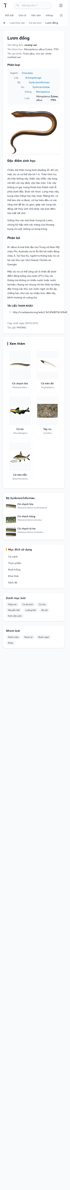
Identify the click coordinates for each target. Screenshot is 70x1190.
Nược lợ (28, 637)
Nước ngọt (43, 637)
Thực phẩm (14, 563)
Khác (10, 642)
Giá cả (22, 15)
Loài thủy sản (17, 22)
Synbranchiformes (39, 82)
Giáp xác (12, 604)
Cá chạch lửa (20, 383)
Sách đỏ (12, 582)
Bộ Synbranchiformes (20, 498)
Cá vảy (42, 604)
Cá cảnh (13, 556)
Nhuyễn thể (14, 610)
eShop (49, 15)
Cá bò (20, 429)
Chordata (27, 73)
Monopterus (43, 91)
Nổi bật (9, 15)
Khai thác (13, 576)
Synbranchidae (41, 87)
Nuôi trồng (14, 569)
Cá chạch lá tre (26, 528)
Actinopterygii (33, 77)
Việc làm (36, 15)
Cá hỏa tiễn (20, 474)
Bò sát (44, 610)
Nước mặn (13, 637)
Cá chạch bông (26, 516)
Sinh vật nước (15, 616)
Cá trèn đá (47, 383)
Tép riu (47, 429)
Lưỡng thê (30, 610)
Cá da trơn (35, 22)
